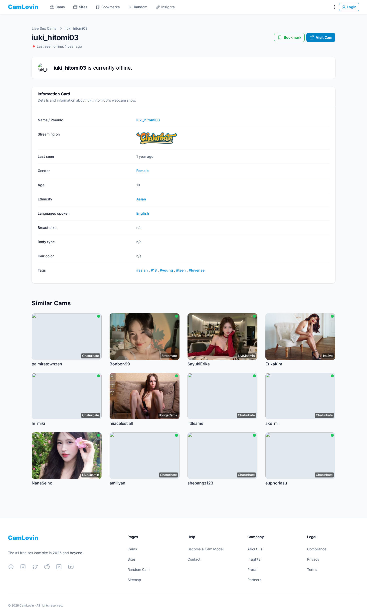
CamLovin (23, 6)
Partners (254, 580)
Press (251, 569)
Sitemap (134, 580)
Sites (132, 559)
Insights (253, 559)
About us (254, 549)
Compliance (316, 549)
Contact (193, 559)
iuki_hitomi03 (76, 28)
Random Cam (139, 569)
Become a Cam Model (205, 549)
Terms (312, 569)
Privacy (313, 559)
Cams (132, 549)
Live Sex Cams (44, 28)
